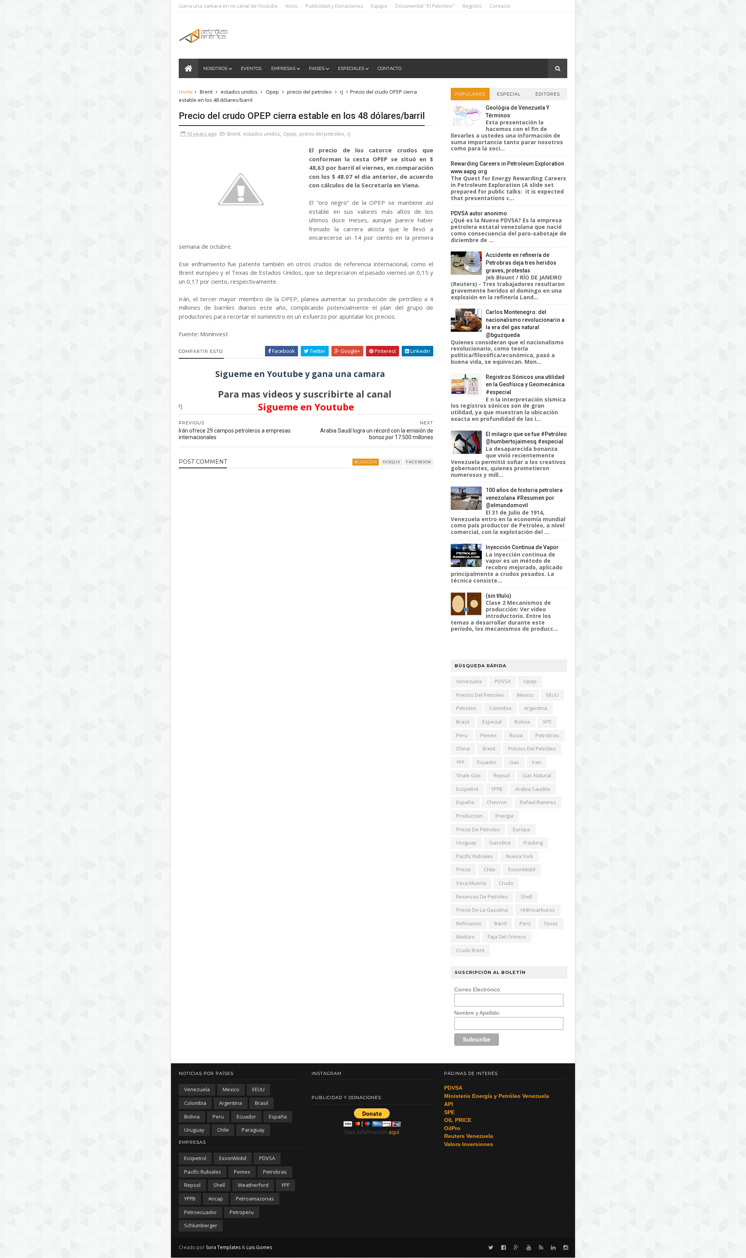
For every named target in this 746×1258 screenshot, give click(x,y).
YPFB (496, 788)
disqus (391, 461)
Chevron (497, 802)
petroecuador (200, 1212)
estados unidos (239, 91)
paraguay (253, 1129)
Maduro (465, 936)
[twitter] (490, 1247)
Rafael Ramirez (538, 802)
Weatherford (253, 1184)
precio (463, 869)
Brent (206, 91)
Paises (316, 68)
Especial (509, 94)
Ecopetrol (467, 788)
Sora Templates (223, 1247)
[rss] (541, 1247)
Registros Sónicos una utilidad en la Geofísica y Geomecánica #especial (525, 384)
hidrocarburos (538, 909)
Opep (272, 91)
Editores (547, 94)
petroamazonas (255, 1198)
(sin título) (498, 596)
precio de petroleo (478, 829)
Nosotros (215, 68)
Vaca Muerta (471, 882)
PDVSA (503, 681)
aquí (394, 1132)
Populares (470, 94)
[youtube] (528, 1247)
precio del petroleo (309, 91)
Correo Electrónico (477, 989)
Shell (526, 896)
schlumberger (200, 1225)
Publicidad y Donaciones (334, 5)
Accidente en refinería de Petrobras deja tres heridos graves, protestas (521, 262)
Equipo (379, 5)
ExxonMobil (521, 869)
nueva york (519, 856)
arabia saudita (532, 788)
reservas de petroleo (482, 896)
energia (504, 815)
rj (341, 91)
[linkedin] (553, 1247)
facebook (418, 461)
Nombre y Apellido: (477, 1013)
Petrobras (547, 735)
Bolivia (522, 721)
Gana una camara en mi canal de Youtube (228, 5)
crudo (506, 882)
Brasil (462, 721)
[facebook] (503, 1247)
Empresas (283, 68)
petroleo (466, 708)
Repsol (501, 775)
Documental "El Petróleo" (425, 5)
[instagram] (565, 1247)
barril (500, 923)
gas (514, 762)
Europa (521, 829)
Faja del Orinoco (507, 936)
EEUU (552, 694)
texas (551, 923)
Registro (472, 5)
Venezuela (469, 681)
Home (186, 91)
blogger (365, 461)
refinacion (468, 923)
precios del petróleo (532, 748)
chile (489, 869)
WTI (547, 721)
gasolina (500, 842)
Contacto (500, 5)
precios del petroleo (480, 694)
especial (492, 721)
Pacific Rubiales (474, 856)
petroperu (242, 1212)
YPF (460, 762)
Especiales (351, 68)
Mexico (525, 694)
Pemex (488, 735)
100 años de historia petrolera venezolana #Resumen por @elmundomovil (524, 497)
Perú (525, 923)
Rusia (516, 735)
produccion (469, 815)
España (465, 802)
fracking (533, 842)
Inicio (292, 5)
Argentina (535, 708)
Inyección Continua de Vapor (522, 547)
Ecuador (487, 762)
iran (536, 762)
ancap (215, 1198)
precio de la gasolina (482, 909)
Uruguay (466, 842)
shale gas (468, 775)
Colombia (500, 708)
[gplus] (516, 1247)
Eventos (251, 68)
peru (461, 735)
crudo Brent (470, 950)
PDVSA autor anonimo (479, 213)
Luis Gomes (259, 1247)
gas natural (537, 775)
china (463, 748)
